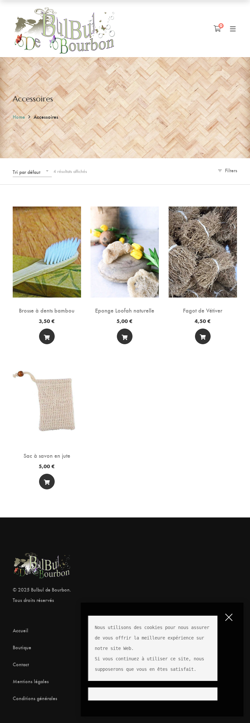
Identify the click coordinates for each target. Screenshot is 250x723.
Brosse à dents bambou (47, 310)
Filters (231, 170)
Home (19, 116)
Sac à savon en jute (46, 455)
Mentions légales (31, 681)
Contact (21, 664)
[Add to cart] (47, 336)
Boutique (22, 647)
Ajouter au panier (47, 338)
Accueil (20, 630)
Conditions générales (35, 698)
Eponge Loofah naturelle (124, 310)
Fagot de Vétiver (202, 310)
